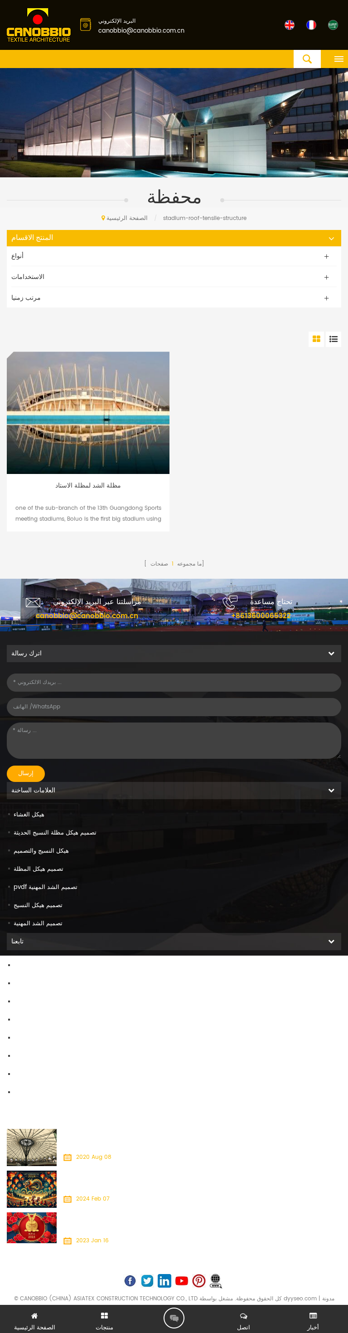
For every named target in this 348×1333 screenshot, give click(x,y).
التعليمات (25, 1038)
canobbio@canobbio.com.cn (141, 31)
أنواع (17, 256)
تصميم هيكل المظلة (38, 869)
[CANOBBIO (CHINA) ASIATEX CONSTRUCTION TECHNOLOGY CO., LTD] (39, 25)
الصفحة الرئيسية (127, 218)
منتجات (22, 984)
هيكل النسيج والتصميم (41, 851)
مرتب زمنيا (26, 298)
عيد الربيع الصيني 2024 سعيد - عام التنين (112, 1176)
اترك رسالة (174, 1318)
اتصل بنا (24, 1002)
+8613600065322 (261, 616)
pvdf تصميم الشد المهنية (45, 887)
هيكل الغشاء (29, 815)
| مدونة (325, 1298)
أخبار (19, 1020)
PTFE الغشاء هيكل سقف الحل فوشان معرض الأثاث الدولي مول (137, 1134)
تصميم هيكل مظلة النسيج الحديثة (55, 833)
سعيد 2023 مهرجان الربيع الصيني (102, 1217)
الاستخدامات (27, 277)
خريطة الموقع (31, 1056)
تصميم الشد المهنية (38, 923)
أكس (20, 1074)
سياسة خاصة (30, 1093)
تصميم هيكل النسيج (38, 905)
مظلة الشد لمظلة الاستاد (88, 486)
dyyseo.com (300, 1298)
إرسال (26, 773)
